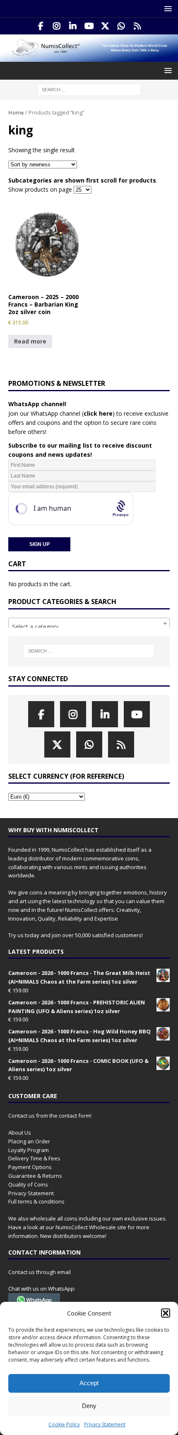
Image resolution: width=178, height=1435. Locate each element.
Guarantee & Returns (35, 1175)
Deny (89, 1405)
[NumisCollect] (89, 57)
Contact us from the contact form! (49, 1115)
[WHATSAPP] (121, 26)
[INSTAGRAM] (57, 26)
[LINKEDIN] (73, 26)
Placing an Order (29, 1141)
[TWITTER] (105, 26)
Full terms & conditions (36, 1201)
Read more (30, 341)
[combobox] (89, 623)
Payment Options (30, 1167)
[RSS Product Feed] (137, 26)
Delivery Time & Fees (34, 1158)
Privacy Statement (104, 1424)
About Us (19, 1132)
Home (16, 112)
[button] (165, 1313)
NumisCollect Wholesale (85, 1227)
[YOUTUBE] (89, 26)
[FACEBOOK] (41, 26)
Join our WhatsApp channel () (61, 413)
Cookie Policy (64, 1424)
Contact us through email (39, 1272)
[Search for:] (89, 89)
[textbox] (89, 627)
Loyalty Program (28, 1150)
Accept (89, 1382)
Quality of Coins (28, 1184)
